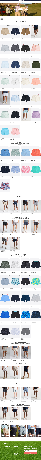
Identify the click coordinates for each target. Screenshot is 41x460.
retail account (16, 451)
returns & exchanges (17, 454)
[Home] (20, 2)
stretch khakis (6, 448)
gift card (15, 448)
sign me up (31, 453)
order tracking (16, 453)
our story (15, 447)
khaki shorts (5, 447)
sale (4, 451)
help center (15, 452)
